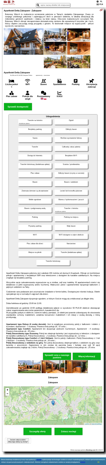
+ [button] (7, 389)
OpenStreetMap (96, 424)
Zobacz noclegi (68, 431)
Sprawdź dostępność (18, 107)
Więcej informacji (86, 356)
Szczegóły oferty (37, 431)
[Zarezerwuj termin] (101, 9)
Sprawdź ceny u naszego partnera (57, 356)
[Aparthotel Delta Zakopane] (23, 41)
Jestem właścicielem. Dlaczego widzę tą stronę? (18, 441)
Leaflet (87, 424)
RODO (83, 462)
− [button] (7, 393)
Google (38, 459)
